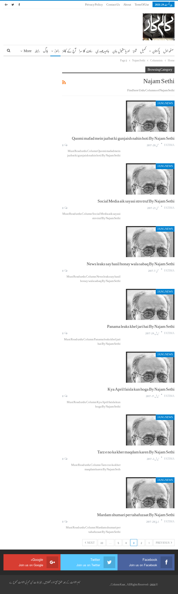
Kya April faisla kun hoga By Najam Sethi (141, 389)
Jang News (165, 103)
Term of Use (142, 4)
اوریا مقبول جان (121, 50)
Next (91, 542)
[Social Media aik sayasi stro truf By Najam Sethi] (150, 178)
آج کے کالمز (69, 50)
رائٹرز (57, 50)
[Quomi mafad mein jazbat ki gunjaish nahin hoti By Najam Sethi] (150, 116)
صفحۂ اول (168, 50)
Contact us (113, 4)
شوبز (135, 50)
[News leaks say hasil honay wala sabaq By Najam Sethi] (150, 241)
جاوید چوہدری (102, 50)
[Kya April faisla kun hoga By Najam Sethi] (150, 367)
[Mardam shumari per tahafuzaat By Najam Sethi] (150, 492)
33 (101, 542)
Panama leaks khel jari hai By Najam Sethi (141, 326)
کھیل (143, 50)
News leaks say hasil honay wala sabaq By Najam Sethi (131, 264)
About (127, 4)
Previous (163, 542)
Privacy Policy (94, 4)
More (28, 50)
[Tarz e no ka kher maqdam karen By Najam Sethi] (150, 430)
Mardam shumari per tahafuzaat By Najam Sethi (136, 514)
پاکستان (156, 50)
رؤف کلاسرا (85, 50)
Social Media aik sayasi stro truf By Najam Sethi (136, 201)
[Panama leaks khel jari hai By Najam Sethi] (150, 304)
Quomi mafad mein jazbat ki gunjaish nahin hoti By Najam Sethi (123, 138)
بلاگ (45, 50)
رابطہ (37, 50)
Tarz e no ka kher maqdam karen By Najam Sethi (136, 452)
